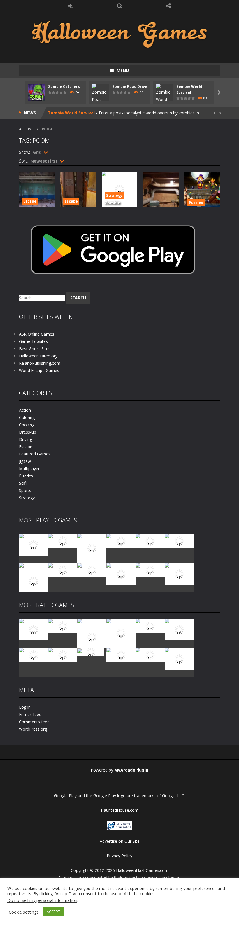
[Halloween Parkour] (179, 540)
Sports (25, 490)
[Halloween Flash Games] (119, 33)
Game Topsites (33, 341)
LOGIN (71, 6)
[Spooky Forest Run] (33, 654)
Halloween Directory (38, 356)
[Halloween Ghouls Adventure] (179, 629)
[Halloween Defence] (150, 540)
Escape (29, 201)
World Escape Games (39, 370)
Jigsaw (25, 461)
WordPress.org (33, 729)
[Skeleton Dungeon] (62, 625)
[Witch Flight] (90, 651)
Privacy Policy (119, 855)
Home (28, 129)
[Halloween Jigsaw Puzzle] (91, 570)
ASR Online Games (36, 334)
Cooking (26, 424)
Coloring (27, 417)
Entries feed (30, 714)
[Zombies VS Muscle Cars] (150, 654)
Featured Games (34, 454)
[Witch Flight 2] (62, 654)
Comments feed (34, 722)
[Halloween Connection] (62, 540)
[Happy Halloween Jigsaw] (121, 573)
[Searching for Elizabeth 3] (121, 654)
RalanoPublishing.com (39, 363)
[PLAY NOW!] (36, 92)
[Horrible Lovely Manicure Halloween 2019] (33, 580)
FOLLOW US (168, 6)
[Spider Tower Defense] (33, 544)
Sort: (23, 161)
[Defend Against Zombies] (179, 658)
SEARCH (119, 6)
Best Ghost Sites (34, 348)
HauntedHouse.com (119, 810)
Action (25, 410)
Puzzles (196, 202)
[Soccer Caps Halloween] (150, 570)
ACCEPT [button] (53, 911)
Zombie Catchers (64, 86)
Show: (24, 152)
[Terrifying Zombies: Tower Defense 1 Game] (91, 636)
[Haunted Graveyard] (150, 625)
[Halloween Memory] (62, 570)
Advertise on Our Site (120, 841)
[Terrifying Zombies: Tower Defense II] (121, 633)
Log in (25, 707)
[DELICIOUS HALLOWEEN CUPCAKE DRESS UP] (91, 548)
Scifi (23, 483)
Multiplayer (29, 468)
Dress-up (27, 432)
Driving (25, 439)
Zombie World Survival (71, 113)
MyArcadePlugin (131, 770)
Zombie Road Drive (129, 86)
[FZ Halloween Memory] (179, 573)
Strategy (114, 195)
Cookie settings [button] (24, 911)
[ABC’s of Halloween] (121, 540)
